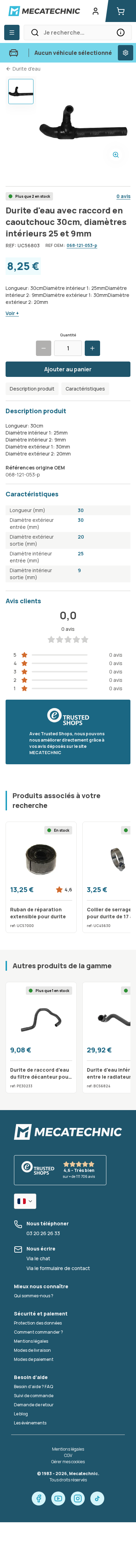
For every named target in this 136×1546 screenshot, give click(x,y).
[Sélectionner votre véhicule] (125, 52)
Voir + (12, 313)
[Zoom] (115, 154)
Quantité (68, 335)
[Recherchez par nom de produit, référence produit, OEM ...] (120, 32)
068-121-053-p (82, 245)
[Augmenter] (92, 348)
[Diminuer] (43, 348)
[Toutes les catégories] (12, 32)
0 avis (123, 196)
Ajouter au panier (68, 369)
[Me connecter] (95, 11)
